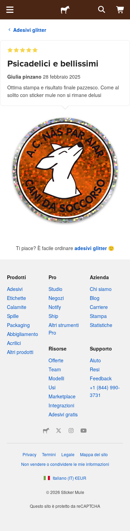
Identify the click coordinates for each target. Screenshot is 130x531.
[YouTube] (83, 430)
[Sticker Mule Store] (46, 430)
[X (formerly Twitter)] (58, 430)
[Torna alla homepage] (65, 9)
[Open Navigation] (9, 9)
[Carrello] (120, 9)
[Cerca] (101, 9)
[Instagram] (71, 430)
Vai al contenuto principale (5, 5)
